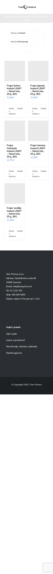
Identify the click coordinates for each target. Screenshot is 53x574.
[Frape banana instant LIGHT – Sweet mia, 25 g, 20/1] (38, 131)
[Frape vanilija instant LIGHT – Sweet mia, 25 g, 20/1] (15, 193)
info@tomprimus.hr (22, 286)
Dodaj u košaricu (12, 111)
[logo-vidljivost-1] (26, 315)
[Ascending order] (42, 33)
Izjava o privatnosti (15, 340)
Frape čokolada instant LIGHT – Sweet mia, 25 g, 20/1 (14, 151)
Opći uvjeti (11, 334)
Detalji (20, 109)
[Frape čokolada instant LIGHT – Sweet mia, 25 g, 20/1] (15, 131)
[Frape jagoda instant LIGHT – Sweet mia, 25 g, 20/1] (38, 71)
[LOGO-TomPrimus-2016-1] (27, 5)
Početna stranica (12, 16)
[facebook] (7, 308)
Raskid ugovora (14, 353)
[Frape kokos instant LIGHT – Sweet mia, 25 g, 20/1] (15, 71)
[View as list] (29, 49)
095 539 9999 (18, 294)
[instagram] (12, 308)
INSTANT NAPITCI (30, 16)
